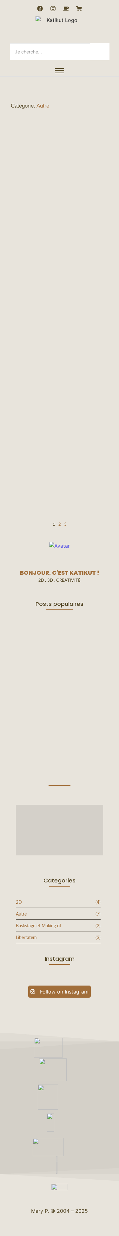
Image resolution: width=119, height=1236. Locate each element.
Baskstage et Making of (47, 456)
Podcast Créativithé (48, 466)
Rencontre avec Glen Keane (50, 367)
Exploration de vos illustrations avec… (45, 760)
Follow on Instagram (63, 991)
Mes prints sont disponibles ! (39, 201)
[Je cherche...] (99, 51)
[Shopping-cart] (79, 8)
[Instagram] (53, 8)
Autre (15, 187)
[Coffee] (66, 8)
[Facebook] (40, 8)
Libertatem (83, 456)
